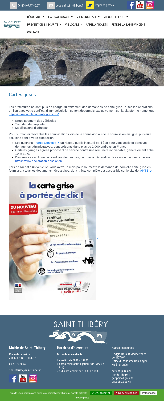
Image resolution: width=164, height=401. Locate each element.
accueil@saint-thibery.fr (70, 5)
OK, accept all (102, 393)
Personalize (149, 393)
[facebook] (131, 5)
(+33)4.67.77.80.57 (29, 5)
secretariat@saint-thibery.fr (25, 370)
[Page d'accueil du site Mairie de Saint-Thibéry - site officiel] (12, 24)
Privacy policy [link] (82, 397)
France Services (44, 142)
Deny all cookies (127, 393)
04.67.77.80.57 (17, 364)
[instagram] (150, 5)
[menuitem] (25, 4)
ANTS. (144, 170)
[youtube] (140, 5)
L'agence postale (105, 5)
